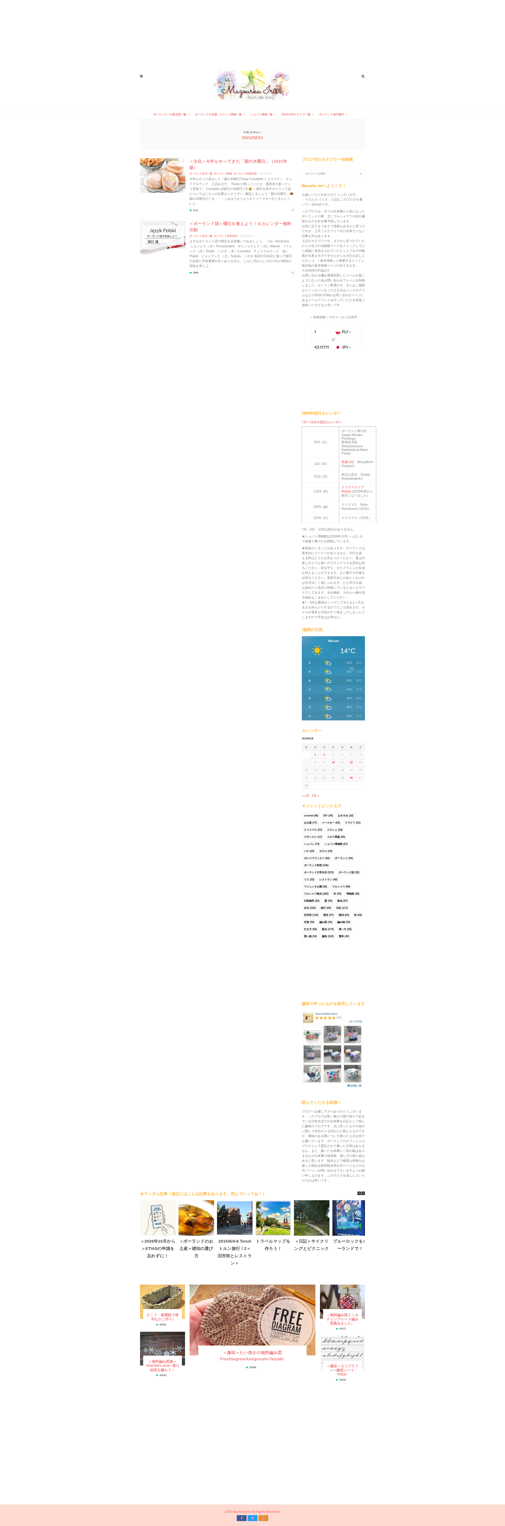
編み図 (325, 922)
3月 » (315, 795)
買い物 (310, 936)
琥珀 (344, 914)
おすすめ (345, 815)
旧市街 (311, 914)
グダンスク (313, 836)
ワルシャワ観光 (316, 893)
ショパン (311, 843)
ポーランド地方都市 (331, 114)
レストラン (328, 879)
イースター (331, 822)
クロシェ (334, 829)
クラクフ (352, 822)
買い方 (345, 929)
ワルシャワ (341, 886)
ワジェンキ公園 (315, 886)
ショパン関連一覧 (262, 114)
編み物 (343, 922)
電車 (344, 936)
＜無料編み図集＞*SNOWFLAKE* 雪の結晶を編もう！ (162, 1366)
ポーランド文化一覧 (200, 173)
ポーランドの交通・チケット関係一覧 (218, 114)
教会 (342, 900)
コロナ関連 (336, 836)
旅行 (326, 907)
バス (309, 851)
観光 (328, 929)
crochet (311, 815)
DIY (328, 815)
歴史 (328, 914)
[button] (363, 1193)
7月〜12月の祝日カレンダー (322, 422)
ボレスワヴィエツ (317, 858)
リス (309, 879)
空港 (309, 922)
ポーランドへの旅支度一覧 (169, 114)
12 (351, 762)
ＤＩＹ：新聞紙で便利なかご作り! (163, 1317)
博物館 (352, 893)
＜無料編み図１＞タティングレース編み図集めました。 (342, 1319)
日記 (342, 907)
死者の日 (347, 462)
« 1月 (305, 795)
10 (333, 762)
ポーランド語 (349, 872)
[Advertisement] (252, 31)
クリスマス (313, 829)
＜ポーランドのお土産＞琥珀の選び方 (196, 1248)
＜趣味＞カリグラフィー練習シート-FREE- (342, 1370)
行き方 (310, 929)
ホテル (325, 851)
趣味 (328, 936)
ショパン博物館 (336, 843)
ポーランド (344, 858)
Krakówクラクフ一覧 (295, 114)
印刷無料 (311, 900)
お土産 (310, 822)
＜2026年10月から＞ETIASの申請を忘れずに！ (158, 1248)
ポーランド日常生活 (245, 173)
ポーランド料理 (223, 173)
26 (351, 777)
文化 (310, 907)
